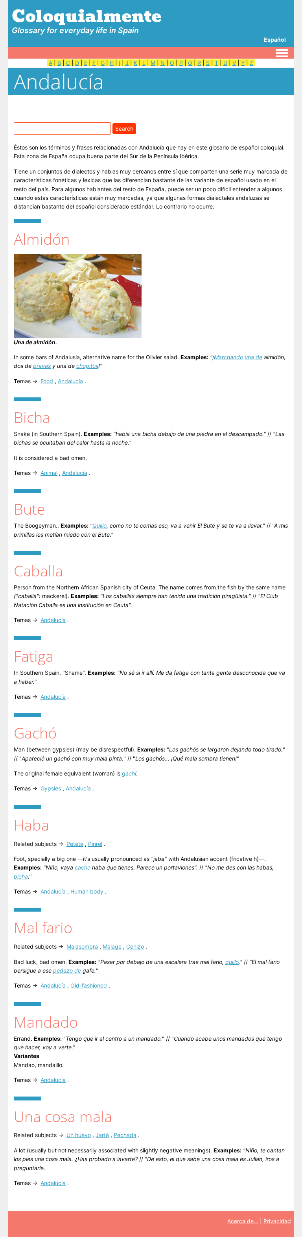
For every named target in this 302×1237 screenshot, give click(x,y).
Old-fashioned (88, 985)
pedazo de (67, 970)
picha (21, 876)
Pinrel (95, 843)
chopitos (87, 365)
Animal (49, 472)
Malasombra (82, 946)
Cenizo (135, 946)
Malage (112, 946)
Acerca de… (242, 1221)
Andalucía (70, 381)
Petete (74, 843)
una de (253, 357)
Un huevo (78, 1135)
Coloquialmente (86, 16)
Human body (86, 891)
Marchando (228, 357)
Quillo (99, 525)
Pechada (125, 1135)
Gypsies (51, 788)
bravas (42, 365)
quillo (232, 961)
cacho (82, 867)
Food (47, 381)
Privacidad (277, 1221)
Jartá (102, 1135)
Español (275, 39)
